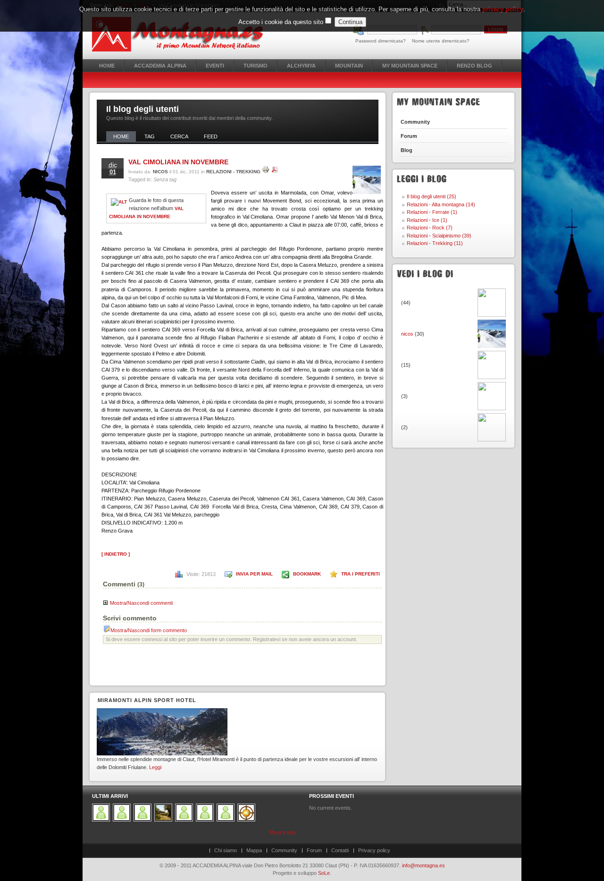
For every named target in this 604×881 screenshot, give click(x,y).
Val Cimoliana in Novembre (178, 162)
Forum (314, 850)
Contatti (340, 850)
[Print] (265, 171)
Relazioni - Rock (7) (430, 227)
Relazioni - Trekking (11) (435, 243)
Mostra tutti (282, 832)
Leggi (155, 767)
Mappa (254, 850)
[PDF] (274, 171)
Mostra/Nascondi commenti (141, 603)
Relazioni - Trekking (233, 171)
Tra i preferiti (360, 573)
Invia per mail (254, 573)
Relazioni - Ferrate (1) (432, 212)
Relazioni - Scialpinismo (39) (439, 235)
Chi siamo (225, 850)
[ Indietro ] (115, 554)
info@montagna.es (423, 865)
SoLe (324, 873)
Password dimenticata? (380, 40)
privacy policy (502, 9)
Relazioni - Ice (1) (427, 220)
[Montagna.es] (183, 34)
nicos (160, 171)
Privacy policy (374, 850)
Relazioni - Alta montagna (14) (441, 204)
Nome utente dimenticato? (441, 40)
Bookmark (307, 573)
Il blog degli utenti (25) (431, 196)
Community (284, 850)
